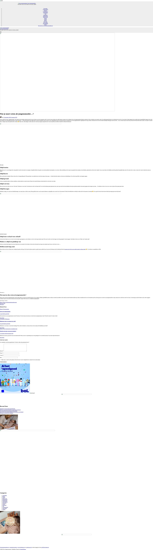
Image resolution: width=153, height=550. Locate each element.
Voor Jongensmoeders (31, 3)
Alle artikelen (45, 23)
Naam (1, 353)
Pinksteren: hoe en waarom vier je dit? (8, 321)
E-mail (1, 355)
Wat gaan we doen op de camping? (6, 413)
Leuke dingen (45, 9)
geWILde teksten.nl (45, 547)
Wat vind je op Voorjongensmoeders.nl (45, 25)
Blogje (45, 20)
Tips (45, 13)
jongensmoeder (9, 302)
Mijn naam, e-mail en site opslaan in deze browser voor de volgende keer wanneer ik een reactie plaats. (20, 359)
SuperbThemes (23, 549)
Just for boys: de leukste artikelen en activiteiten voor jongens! (11, 411)
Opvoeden (45, 8)
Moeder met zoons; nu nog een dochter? (8, 331)
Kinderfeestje (45, 11)
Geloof (45, 19)
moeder (13, 302)
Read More (2, 317)
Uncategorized (5, 507)
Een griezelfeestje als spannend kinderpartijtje (8, 410)
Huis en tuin (45, 17)
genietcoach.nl (29, 547)
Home (45, 24)
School (45, 18)
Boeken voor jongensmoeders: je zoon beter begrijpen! (10, 409)
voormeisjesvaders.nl (13, 547)
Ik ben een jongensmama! (5, 311)
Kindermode (45, 16)
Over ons (45, 21)
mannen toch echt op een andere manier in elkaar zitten (75, 249)
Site (0, 357)
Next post (2, 304)
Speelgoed (45, 15)
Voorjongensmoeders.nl (4, 547)
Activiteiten (45, 12)
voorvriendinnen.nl (21, 547)
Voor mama (45, 22)
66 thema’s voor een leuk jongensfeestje (7, 408)
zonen (15, 302)
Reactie (2, 350)
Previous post (2, 303)
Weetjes (45, 10)
